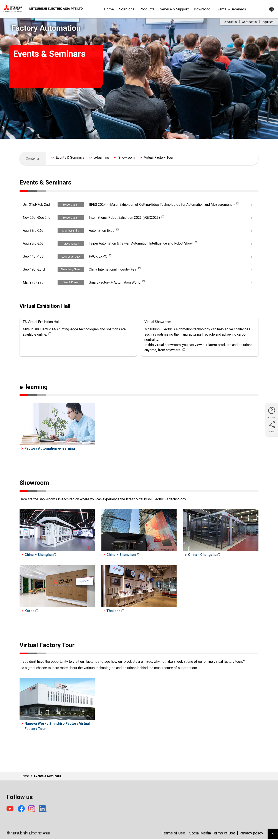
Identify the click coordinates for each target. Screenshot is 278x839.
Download (202, 9)
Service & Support (174, 9)
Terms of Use (173, 833)
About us (230, 22)
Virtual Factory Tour (158, 157)
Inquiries (267, 22)
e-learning (101, 157)
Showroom (126, 157)
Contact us (249, 22)
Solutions (126, 9)
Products (147, 9)
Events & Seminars (231, 9)
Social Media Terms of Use (212, 833)
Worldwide (271, 9)
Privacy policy (251, 833)
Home (109, 9)
